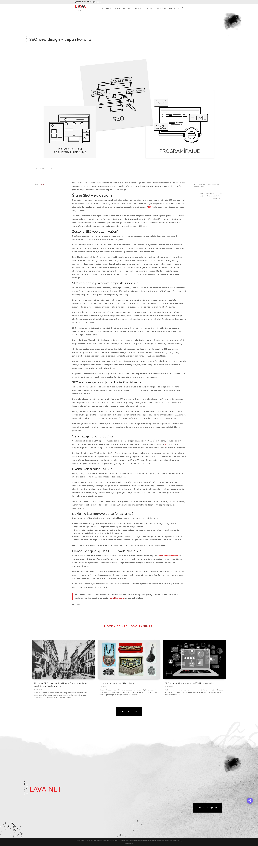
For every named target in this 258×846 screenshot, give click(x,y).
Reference (140, 8)
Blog (149, 8)
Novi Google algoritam (168, 555)
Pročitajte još (129, 711)
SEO (50, 169)
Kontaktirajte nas (117, 598)
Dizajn (42, 184)
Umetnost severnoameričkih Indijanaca (118, 683)
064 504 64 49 (81, 2)
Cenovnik (161, 8)
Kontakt (173, 8)
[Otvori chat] (250, 801)
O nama (117, 8)
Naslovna (106, 8)
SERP (150, 207)
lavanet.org (129, 843)
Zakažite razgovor (207, 808)
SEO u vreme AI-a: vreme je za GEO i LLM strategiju (189, 683)
